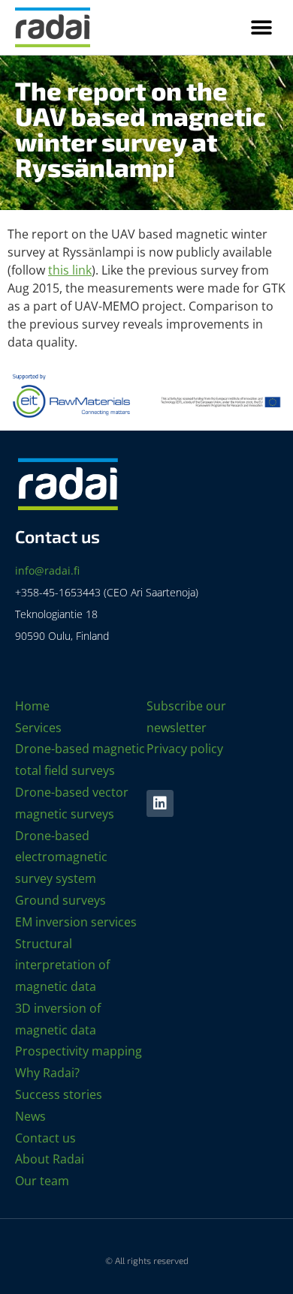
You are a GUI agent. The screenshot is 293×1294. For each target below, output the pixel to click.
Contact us (45, 1138)
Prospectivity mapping (78, 1051)
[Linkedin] (160, 803)
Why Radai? (47, 1072)
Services (38, 727)
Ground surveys (60, 900)
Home (32, 706)
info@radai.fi (47, 570)
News (30, 1116)
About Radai (49, 1159)
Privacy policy (184, 748)
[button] (261, 27)
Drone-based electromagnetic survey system (61, 857)
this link (70, 270)
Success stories (58, 1094)
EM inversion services (76, 922)
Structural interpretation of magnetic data (62, 965)
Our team (42, 1180)
